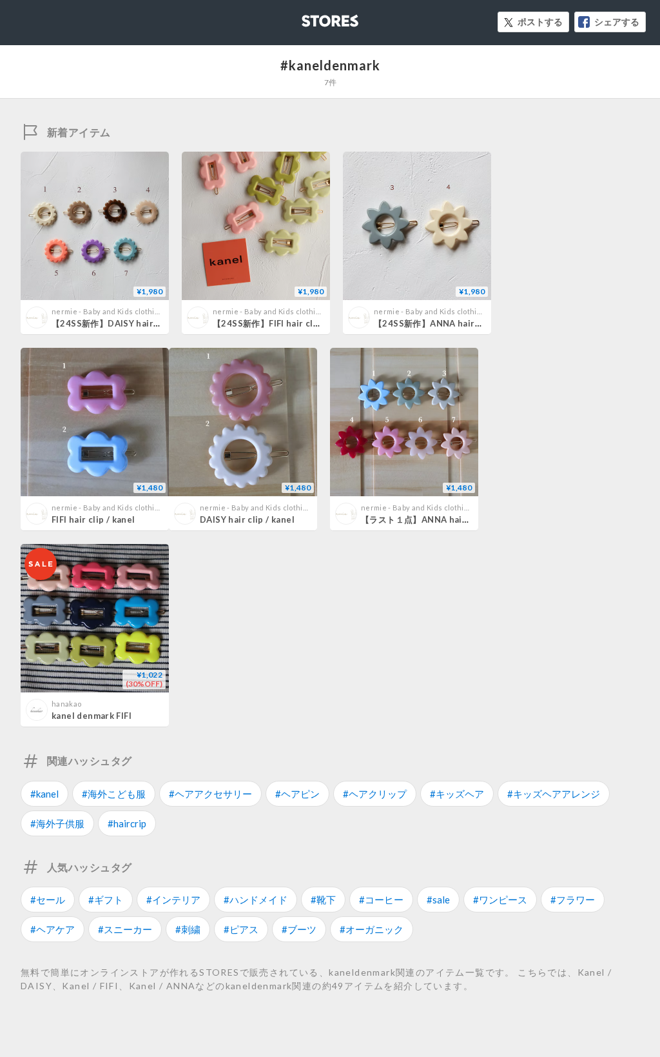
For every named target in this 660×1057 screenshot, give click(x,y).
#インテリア (173, 899)
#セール (47, 899)
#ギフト (105, 899)
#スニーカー (125, 929)
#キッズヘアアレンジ (553, 794)
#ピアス (241, 929)
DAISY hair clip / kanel (247, 519)
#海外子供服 (57, 823)
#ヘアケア (52, 929)
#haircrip (127, 823)
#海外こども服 (114, 794)
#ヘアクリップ (375, 794)
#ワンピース (500, 899)
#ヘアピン (297, 794)
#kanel (44, 794)
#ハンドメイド (255, 899)
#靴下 (323, 899)
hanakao (66, 704)
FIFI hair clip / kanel (93, 519)
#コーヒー (381, 899)
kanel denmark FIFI (91, 715)
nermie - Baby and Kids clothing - (110, 311)
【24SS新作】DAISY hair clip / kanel (127, 323)
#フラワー (572, 899)
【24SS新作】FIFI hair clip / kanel (283, 323)
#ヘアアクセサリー (210, 794)
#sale (438, 899)
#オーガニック (371, 929)
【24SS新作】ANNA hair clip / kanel (449, 323)
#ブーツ (299, 929)
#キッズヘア (457, 794)
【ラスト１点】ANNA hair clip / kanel (438, 519)
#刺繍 (187, 929)
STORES (308, 17)
